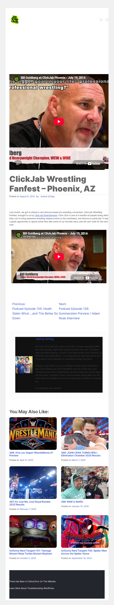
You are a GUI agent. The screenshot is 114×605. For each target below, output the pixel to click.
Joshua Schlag (47, 196)
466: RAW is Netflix (72, 501)
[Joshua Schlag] (24, 364)
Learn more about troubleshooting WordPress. (31, 588)
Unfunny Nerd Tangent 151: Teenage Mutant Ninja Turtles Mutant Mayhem (30, 552)
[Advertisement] (57, 52)
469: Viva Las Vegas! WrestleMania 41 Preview (31, 454)
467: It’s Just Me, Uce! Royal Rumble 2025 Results (29, 503)
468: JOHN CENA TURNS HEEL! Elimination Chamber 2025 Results (80, 454)
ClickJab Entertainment (46, 215)
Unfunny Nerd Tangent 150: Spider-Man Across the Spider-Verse (84, 552)
